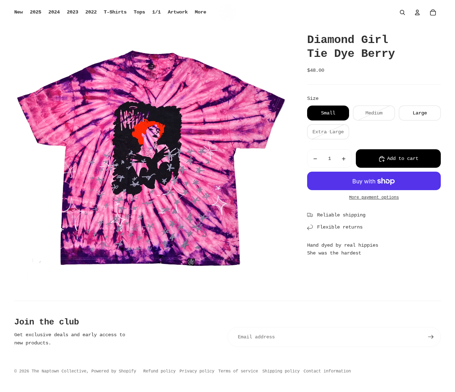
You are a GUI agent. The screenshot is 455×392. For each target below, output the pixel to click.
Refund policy (159, 371)
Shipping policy (281, 371)
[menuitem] (200, 12)
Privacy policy (197, 371)
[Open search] (402, 12)
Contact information (327, 371)
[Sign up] (431, 337)
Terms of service (238, 371)
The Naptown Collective (59, 371)
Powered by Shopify (113, 371)
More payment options (374, 197)
